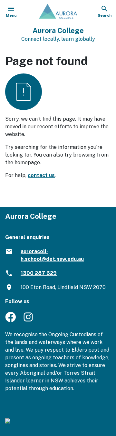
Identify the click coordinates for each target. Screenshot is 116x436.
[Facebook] (10, 320)
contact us (41, 175)
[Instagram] (29, 320)
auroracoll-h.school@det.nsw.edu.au (52, 255)
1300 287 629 (39, 273)
